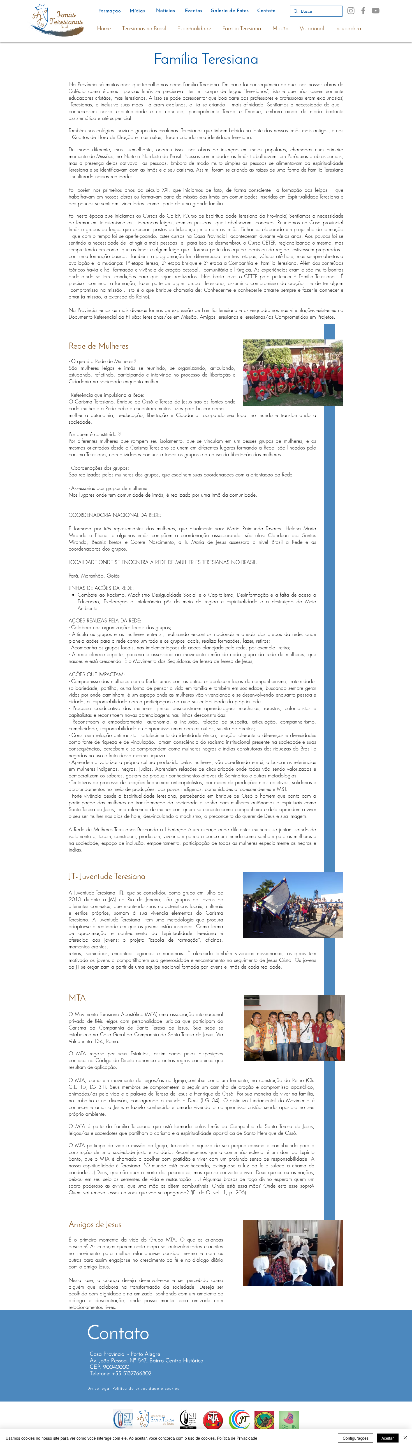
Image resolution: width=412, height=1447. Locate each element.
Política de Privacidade (237, 1438)
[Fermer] (405, 1438)
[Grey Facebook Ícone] (363, 10)
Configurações (356, 1438)
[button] (293, 372)
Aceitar (387, 1438)
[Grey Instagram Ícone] (351, 10)
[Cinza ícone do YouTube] (375, 10)
